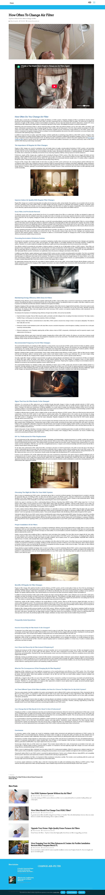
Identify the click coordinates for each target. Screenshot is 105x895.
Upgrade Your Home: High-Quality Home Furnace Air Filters (55, 828)
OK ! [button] (63, 892)
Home (12, 3)
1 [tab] (51, 57)
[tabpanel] (51, 41)
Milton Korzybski (14, 21)
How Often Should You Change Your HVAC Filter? (51, 810)
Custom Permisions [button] (72, 892)
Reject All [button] (82, 892)
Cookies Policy (56, 892)
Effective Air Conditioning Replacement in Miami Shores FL (26, 879)
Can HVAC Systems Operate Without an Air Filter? (51, 793)
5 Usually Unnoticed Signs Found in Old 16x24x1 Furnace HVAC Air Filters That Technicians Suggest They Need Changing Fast (25, 870)
